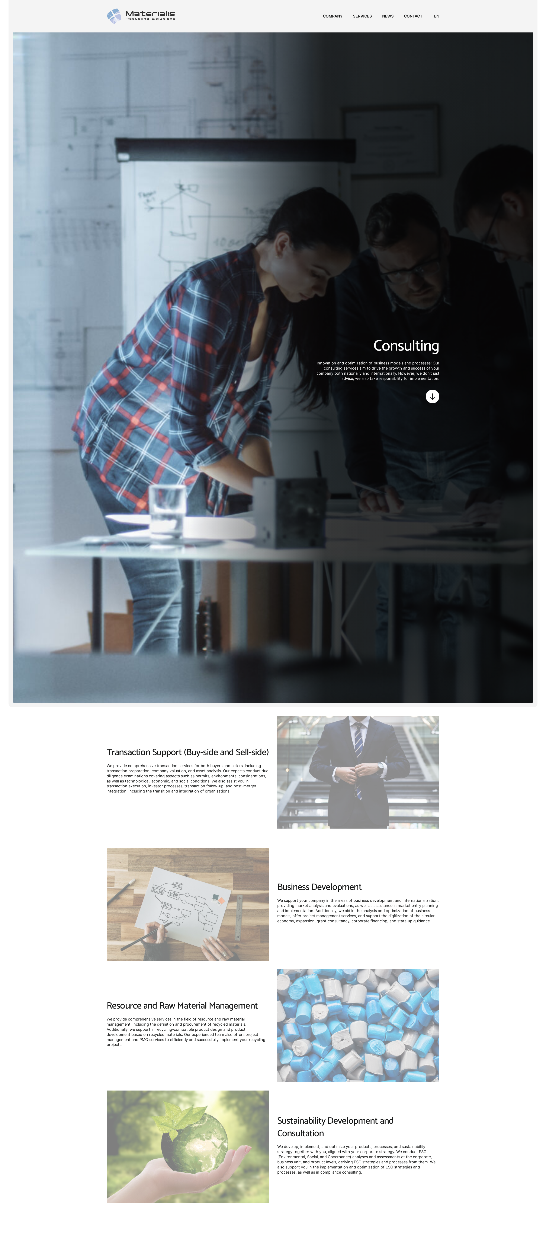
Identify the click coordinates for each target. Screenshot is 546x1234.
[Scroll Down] (432, 396)
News (388, 16)
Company (333, 16)
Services (362, 16)
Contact (413, 16)
